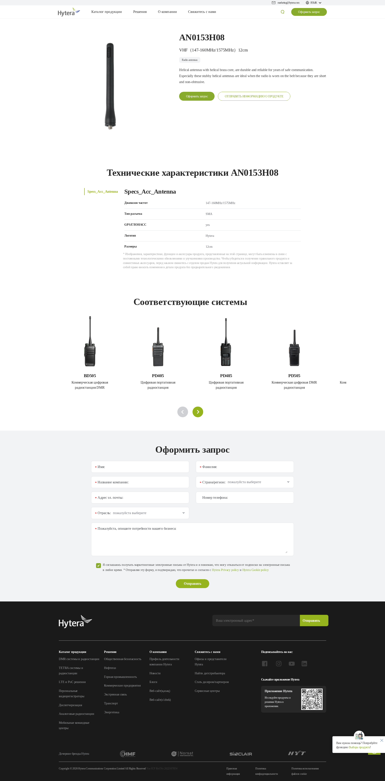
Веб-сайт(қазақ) (159, 691)
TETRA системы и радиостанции (71, 670)
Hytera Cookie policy (255, 570)
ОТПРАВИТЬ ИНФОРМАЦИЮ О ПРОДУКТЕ (254, 96)
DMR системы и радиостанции (79, 659)
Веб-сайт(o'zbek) (160, 699)
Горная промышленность (120, 677)
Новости (155, 673)
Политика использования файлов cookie (305, 771)
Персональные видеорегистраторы (71, 693)
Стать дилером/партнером (212, 682)
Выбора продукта (359, 747)
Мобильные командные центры (74, 725)
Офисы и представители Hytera (211, 661)
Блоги (153, 682)
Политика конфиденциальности (266, 771)
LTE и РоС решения (72, 682)
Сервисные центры (207, 691)
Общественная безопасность (122, 659)
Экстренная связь (115, 694)
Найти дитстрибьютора (210, 673)
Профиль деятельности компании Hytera (164, 661)
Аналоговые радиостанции (76, 714)
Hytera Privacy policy (225, 570)
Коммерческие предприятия (122, 685)
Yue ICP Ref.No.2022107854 (161, 768)
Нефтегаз (110, 668)
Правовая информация (233, 771)
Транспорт (111, 703)
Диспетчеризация (70, 705)
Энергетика (111, 712)
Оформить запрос (309, 12)
